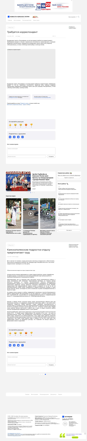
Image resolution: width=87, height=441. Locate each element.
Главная (10, 20)
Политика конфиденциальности (14, 435)
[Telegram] (18, 137)
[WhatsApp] (22, 137)
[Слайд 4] (32, 192)
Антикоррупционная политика (14, 433)
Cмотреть (75, 437)
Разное (60, 394)
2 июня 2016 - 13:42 (10, 256)
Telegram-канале (14, 97)
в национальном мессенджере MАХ (42, 97)
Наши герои (36, 20)
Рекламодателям (26, 20)
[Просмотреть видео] (13, 213)
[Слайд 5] (34, 192)
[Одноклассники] (14, 137)
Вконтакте (10, 104)
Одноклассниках (17, 104)
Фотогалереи (17, 20)
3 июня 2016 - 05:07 (10, 36)
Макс (29, 104)
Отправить (51, 156)
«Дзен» (25, 104)
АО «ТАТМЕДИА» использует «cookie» (15, 434)
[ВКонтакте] (10, 137)
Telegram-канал (24, 103)
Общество (11, 27)
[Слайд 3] (30, 192)
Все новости (69, 230)
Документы (53, 394)
